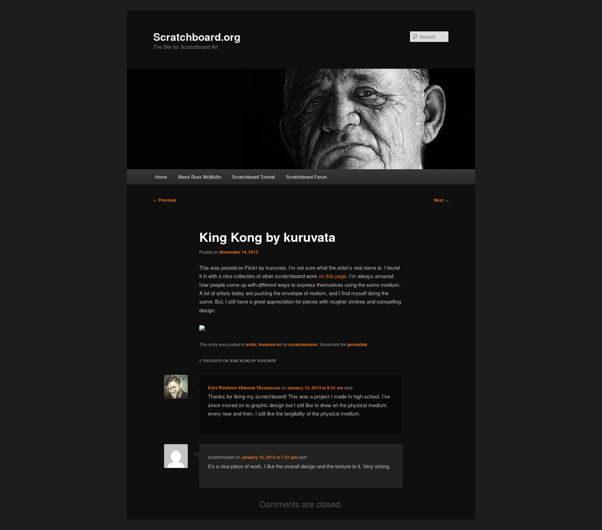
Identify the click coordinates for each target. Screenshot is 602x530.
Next (441, 200)
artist (251, 344)
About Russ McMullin (199, 176)
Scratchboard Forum (306, 176)
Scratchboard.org (196, 36)
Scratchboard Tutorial (253, 176)
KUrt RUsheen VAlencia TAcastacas (244, 388)
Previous (164, 200)
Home (161, 176)
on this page (332, 275)
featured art (270, 344)
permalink (357, 344)
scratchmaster (303, 344)
